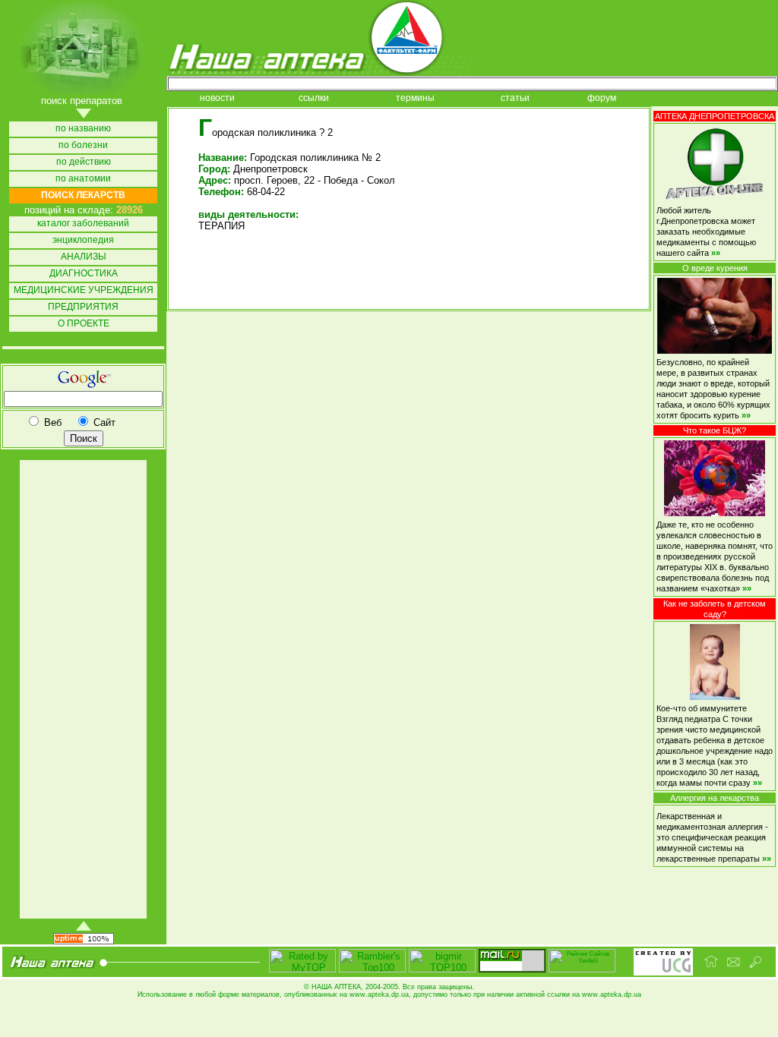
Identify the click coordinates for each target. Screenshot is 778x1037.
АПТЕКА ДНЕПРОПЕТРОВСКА (714, 116)
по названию (83, 129)
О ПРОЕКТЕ (83, 324)
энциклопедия (83, 240)
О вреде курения (715, 268)
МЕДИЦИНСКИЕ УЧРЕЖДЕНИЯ (83, 290)
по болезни (83, 145)
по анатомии (83, 179)
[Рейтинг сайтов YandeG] (582, 970)
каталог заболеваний (83, 224)
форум (601, 98)
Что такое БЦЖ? (714, 430)
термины (415, 98)
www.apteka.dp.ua (379, 994)
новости (217, 98)
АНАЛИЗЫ (83, 257)
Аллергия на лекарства (714, 797)
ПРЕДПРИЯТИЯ (83, 307)
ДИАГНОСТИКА (83, 274)
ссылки (314, 98)
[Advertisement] (82, 689)
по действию (83, 162)
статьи (515, 98)
